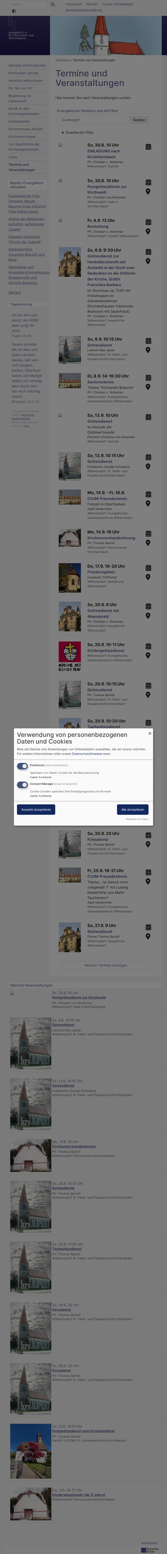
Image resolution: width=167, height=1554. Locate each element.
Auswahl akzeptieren (36, 809)
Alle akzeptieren (132, 809)
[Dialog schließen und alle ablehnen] (150, 731)
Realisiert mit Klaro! (137, 819)
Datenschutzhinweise (87, 754)
